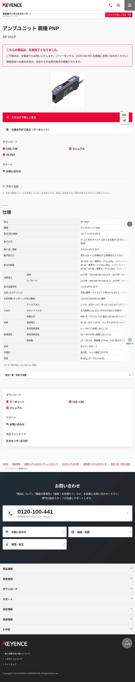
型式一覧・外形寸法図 (15, 374)
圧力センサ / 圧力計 (17, 440)
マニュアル (78, 148)
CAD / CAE (12, 148)
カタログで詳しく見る (23, 117)
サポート (130, 343)
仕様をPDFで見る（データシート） (31, 129)
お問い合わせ (13, 171)
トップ (127, 644)
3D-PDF (10, 154)
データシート (17, 401)
